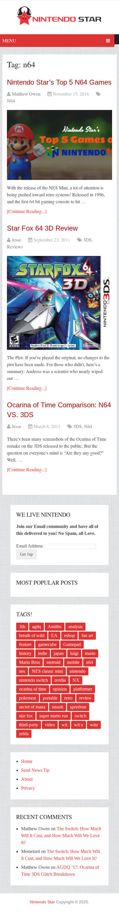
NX (75, 680)
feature (25, 644)
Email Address (30, 545)
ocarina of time (32, 689)
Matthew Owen (26, 94)
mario (90, 653)
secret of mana (32, 706)
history (25, 653)
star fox (26, 715)
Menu (9, 40)
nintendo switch (33, 680)
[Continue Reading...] (27, 211)
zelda (24, 733)
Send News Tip (35, 770)
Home (26, 761)
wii (64, 724)
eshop (69, 635)
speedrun (78, 706)
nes (22, 671)
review (85, 697)
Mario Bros (29, 662)
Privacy (28, 788)
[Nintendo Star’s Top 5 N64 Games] (59, 145)
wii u (78, 724)
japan (59, 653)
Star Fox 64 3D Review (42, 228)
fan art (87, 635)
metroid (53, 662)
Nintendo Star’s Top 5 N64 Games (59, 82)
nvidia (60, 680)
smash (57, 706)
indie (42, 653)
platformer (82, 689)
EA (54, 635)
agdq (36, 626)
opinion (60, 689)
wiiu (94, 724)
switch (80, 715)
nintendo (77, 671)
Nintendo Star (42, 902)
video (50, 724)
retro (68, 697)
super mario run (53, 715)
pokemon (27, 697)
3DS (87, 240)
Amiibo (55, 626)
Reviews (15, 247)
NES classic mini (47, 671)
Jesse (16, 240)
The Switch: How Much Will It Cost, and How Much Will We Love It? (61, 835)
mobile (73, 662)
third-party (28, 724)
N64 (11, 101)
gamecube (47, 644)
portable (50, 697)
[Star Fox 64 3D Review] (59, 303)
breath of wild (31, 635)
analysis (75, 626)
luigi (74, 653)
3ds (22, 626)
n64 (89, 662)
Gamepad (72, 644)
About (27, 779)
